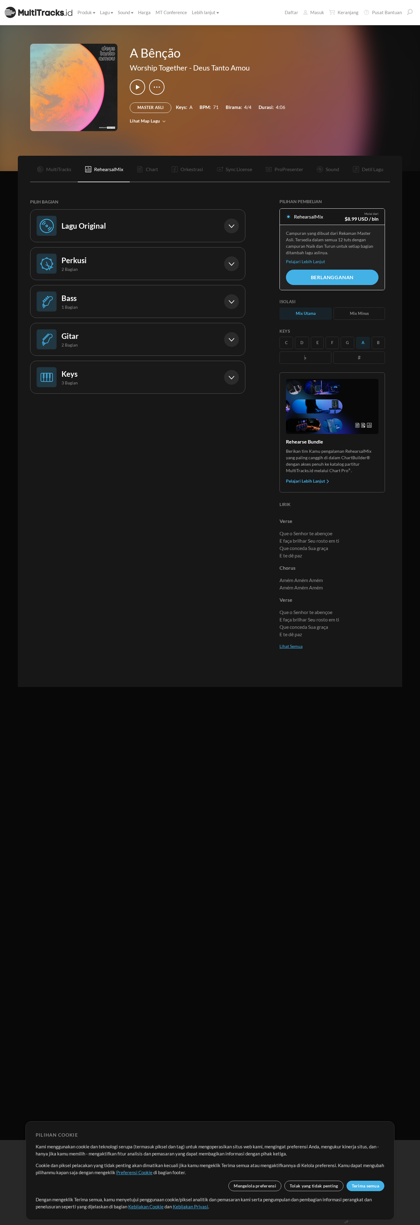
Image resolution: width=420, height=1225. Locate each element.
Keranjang (348, 12)
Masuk (317, 12)
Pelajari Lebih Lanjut (305, 261)
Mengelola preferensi (255, 1185)
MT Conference (171, 12)
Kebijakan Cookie (146, 1206)
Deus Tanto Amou (221, 67)
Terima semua (365, 1185)
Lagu (105, 12)
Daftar (291, 12)
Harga (144, 12)
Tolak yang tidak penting (314, 1185)
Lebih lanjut (204, 12)
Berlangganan (332, 277)
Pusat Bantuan (387, 12)
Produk (84, 12)
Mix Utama (306, 313)
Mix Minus (359, 313)
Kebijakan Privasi (190, 1206)
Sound (124, 12)
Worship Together (159, 67)
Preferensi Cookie (134, 1172)
